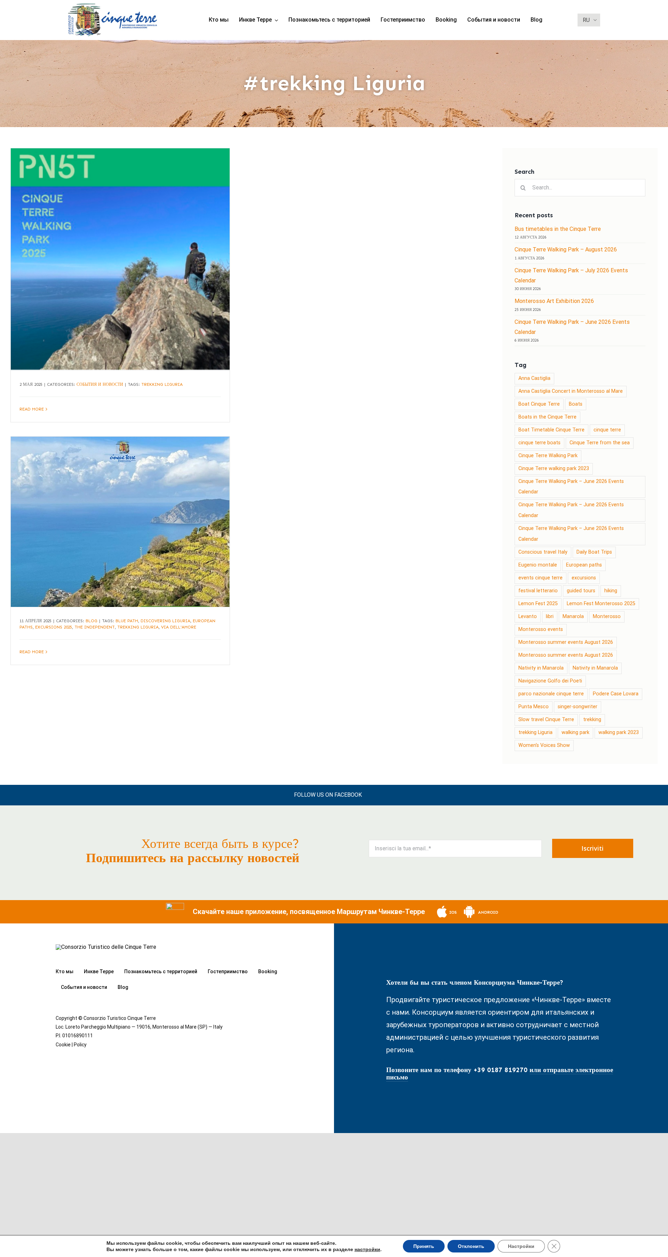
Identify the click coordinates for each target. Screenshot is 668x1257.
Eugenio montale (537, 565)
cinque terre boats (539, 443)
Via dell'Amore (178, 627)
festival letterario (538, 591)
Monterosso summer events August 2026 (565, 642)
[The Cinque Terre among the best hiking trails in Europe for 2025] (120, 522)
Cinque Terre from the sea (600, 443)
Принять (423, 1246)
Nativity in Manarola (541, 668)
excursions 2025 (53, 627)
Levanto (527, 616)
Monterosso (607, 616)
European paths (584, 565)
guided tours (581, 591)
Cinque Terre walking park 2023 (553, 468)
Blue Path (127, 620)
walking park (575, 732)
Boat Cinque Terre (539, 404)
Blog (91, 620)
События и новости (100, 384)
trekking (592, 720)
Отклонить (471, 1246)
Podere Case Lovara (615, 694)
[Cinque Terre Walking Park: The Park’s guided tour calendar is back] (120, 259)
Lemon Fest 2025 (538, 604)
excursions (584, 578)
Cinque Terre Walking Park (548, 456)
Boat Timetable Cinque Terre (551, 430)
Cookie (63, 1044)
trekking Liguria (162, 384)
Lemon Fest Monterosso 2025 (601, 604)
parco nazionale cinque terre (551, 694)
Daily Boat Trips (594, 552)
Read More (31, 409)
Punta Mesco (533, 707)
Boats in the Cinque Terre (547, 417)
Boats (575, 404)
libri (550, 616)
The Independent (94, 627)
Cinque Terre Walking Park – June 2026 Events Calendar (571, 486)
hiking (610, 591)
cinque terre (607, 430)
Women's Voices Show (544, 745)
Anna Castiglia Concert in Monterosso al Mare (570, 391)
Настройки (521, 1246)
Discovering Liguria (165, 620)
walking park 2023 (618, 732)
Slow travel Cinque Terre (546, 720)
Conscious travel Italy (542, 552)
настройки (367, 1249)
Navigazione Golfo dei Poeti (550, 681)
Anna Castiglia (534, 378)
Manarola (573, 616)
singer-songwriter (577, 707)
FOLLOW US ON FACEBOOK (328, 794)
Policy (80, 1044)
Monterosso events (540, 629)
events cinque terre (540, 578)
